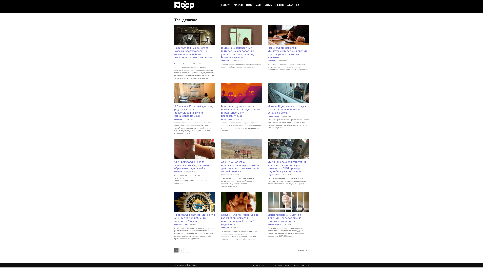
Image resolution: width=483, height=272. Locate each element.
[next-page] (187, 250)
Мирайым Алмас (274, 175)
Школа (268, 5)
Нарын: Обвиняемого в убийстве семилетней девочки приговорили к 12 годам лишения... (287, 52)
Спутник (279, 5)
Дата (258, 5)
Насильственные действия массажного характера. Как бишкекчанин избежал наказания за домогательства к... (193, 54)
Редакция (225, 61)
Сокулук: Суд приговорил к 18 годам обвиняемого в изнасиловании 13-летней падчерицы (240, 219)
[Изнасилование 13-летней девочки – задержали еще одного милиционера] (288, 202)
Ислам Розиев (226, 119)
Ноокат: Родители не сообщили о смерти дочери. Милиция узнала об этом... (288, 109)
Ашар (290, 5)
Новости (225, 5)
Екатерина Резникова (182, 64)
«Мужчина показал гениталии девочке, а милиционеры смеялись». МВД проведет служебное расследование (287, 166)
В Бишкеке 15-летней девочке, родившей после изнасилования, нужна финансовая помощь (193, 111)
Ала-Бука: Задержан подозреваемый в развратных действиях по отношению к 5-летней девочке (240, 166)
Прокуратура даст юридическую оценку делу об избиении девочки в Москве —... (194, 218)
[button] (306, 5)
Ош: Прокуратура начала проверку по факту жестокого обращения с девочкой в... (193, 165)
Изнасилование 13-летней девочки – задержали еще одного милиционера (284, 218)
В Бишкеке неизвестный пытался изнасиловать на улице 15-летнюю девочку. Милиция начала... (238, 52)
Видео (249, 5)
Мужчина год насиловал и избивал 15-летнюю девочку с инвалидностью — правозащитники (240, 111)
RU (297, 5)
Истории (238, 5)
